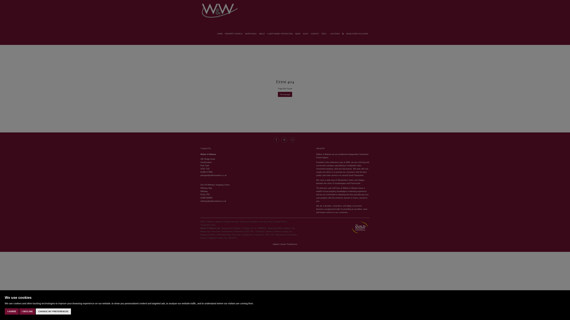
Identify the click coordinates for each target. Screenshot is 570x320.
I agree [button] (11, 311)
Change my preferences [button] (53, 311)
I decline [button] (27, 311)
